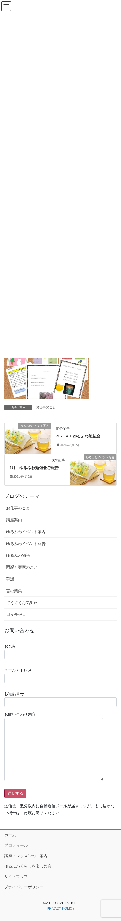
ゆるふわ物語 (18, 555)
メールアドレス (18, 670)
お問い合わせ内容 (20, 714)
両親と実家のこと (22, 567)
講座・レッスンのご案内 (26, 855)
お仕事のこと (46, 407)
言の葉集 (14, 591)
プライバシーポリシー (24, 887)
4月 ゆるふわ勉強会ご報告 (34, 467)
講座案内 (14, 520)
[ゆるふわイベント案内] (28, 438)
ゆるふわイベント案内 (26, 531)
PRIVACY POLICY (61, 909)
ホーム (10, 835)
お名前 (10, 646)
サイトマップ (16, 876)
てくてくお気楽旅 (22, 602)
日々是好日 (16, 614)
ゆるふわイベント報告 (26, 543)
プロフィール (16, 845)
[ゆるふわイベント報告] (93, 469)
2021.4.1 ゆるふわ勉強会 (78, 436)
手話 (10, 579)
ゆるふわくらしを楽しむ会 (27, 866)
